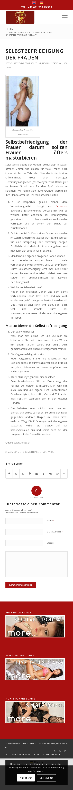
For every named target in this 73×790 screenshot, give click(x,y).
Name (50, 520)
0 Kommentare (31, 451)
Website (50, 542)
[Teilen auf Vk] (50, 473)
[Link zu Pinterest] (65, 750)
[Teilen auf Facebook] (9, 473)
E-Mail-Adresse (55, 531)
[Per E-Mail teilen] (64, 473)
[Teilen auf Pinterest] (29, 473)
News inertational (52, 63)
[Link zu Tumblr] (54, 750)
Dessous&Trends (14, 63)
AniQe (51, 451)
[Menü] (63, 17)
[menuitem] (63, 17)
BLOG (9, 29)
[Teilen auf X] (16, 473)
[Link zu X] (59, 750)
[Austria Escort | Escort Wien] (30, 17)
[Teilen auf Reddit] (57, 473)
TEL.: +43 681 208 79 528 (36, 7)
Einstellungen (46, 777)
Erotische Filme (33, 63)
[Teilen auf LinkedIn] (36, 473)
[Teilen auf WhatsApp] (23, 473)
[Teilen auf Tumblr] (43, 473)
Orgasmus (62, 206)
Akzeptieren (26, 777)
